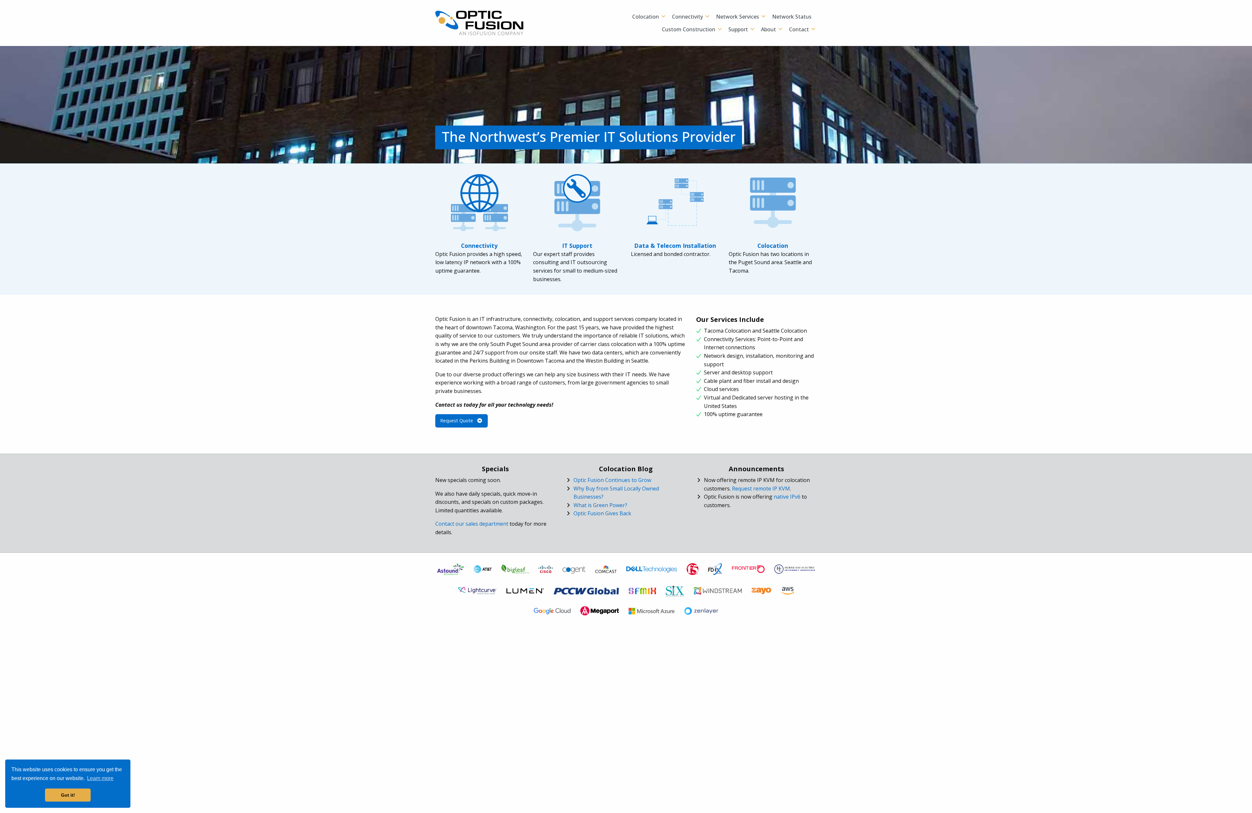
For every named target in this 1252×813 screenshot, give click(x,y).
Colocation (772, 245)
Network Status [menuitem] (792, 16)
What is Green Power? (600, 505)
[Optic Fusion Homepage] (479, 22)
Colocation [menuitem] (645, 16)
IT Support (577, 245)
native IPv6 (787, 496)
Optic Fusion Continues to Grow (612, 480)
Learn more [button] (100, 778)
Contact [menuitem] (799, 29)
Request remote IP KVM (761, 488)
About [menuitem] (768, 29)
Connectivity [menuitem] (687, 16)
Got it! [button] (68, 795)
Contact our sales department (471, 523)
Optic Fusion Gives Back (602, 513)
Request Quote (457, 420)
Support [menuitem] (738, 29)
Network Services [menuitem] (737, 16)
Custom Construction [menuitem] (688, 29)
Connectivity (479, 245)
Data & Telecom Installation (675, 245)
